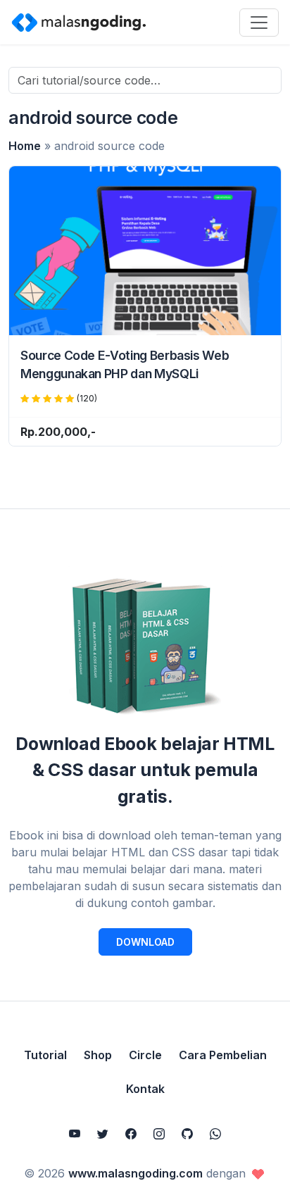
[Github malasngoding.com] (187, 1133)
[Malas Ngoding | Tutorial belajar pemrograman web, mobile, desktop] (78, 22)
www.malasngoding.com (135, 1173)
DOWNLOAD (145, 942)
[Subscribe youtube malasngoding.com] (74, 1133)
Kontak (145, 1089)
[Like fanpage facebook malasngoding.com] (131, 1133)
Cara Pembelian (223, 1055)
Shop (98, 1055)
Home (24, 146)
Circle (145, 1055)
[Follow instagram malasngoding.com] (159, 1133)
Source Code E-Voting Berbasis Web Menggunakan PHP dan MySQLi (124, 364)
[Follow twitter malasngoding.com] (102, 1133)
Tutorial (45, 1055)
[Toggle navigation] (259, 22)
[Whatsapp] (215, 1133)
